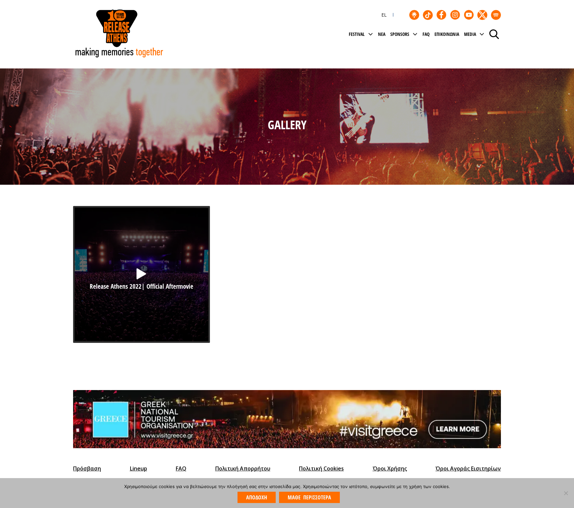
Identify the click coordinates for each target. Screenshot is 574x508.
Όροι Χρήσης (390, 468)
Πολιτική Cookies (321, 468)
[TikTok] (428, 15)
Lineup (138, 468)
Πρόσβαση (87, 468)
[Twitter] (482, 15)
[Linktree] (414, 15)
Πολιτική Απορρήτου (242, 468)
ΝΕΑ (381, 34)
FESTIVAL (357, 34)
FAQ (426, 34)
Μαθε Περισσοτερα (309, 497)
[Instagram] (455, 15)
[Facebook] (441, 15)
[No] (565, 493)
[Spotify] (496, 15)
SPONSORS (399, 34)
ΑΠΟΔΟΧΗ (256, 497)
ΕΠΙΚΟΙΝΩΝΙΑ (446, 34)
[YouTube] (469, 15)
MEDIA (470, 34)
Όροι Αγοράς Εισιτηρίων (468, 468)
